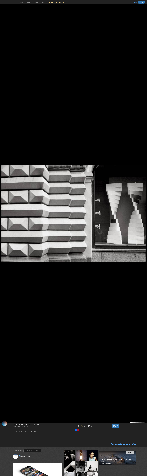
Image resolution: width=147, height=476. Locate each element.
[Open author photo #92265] (92, 466)
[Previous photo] (1, 207)
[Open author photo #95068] (81, 466)
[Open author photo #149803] (81, 455)
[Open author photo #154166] (70, 455)
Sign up (141, 2)
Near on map (29, 450)
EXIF (37, 450)
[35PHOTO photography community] (9, 2)
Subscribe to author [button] (115, 426)
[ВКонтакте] (76, 430)
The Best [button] (36, 2)
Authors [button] (28, 2)
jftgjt (20, 455)
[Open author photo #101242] (70, 466)
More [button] (44, 2)
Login (135, 2)
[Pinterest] (78, 430)
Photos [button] (21, 2)
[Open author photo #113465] (92, 455)
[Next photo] (145, 207)
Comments (18, 450)
